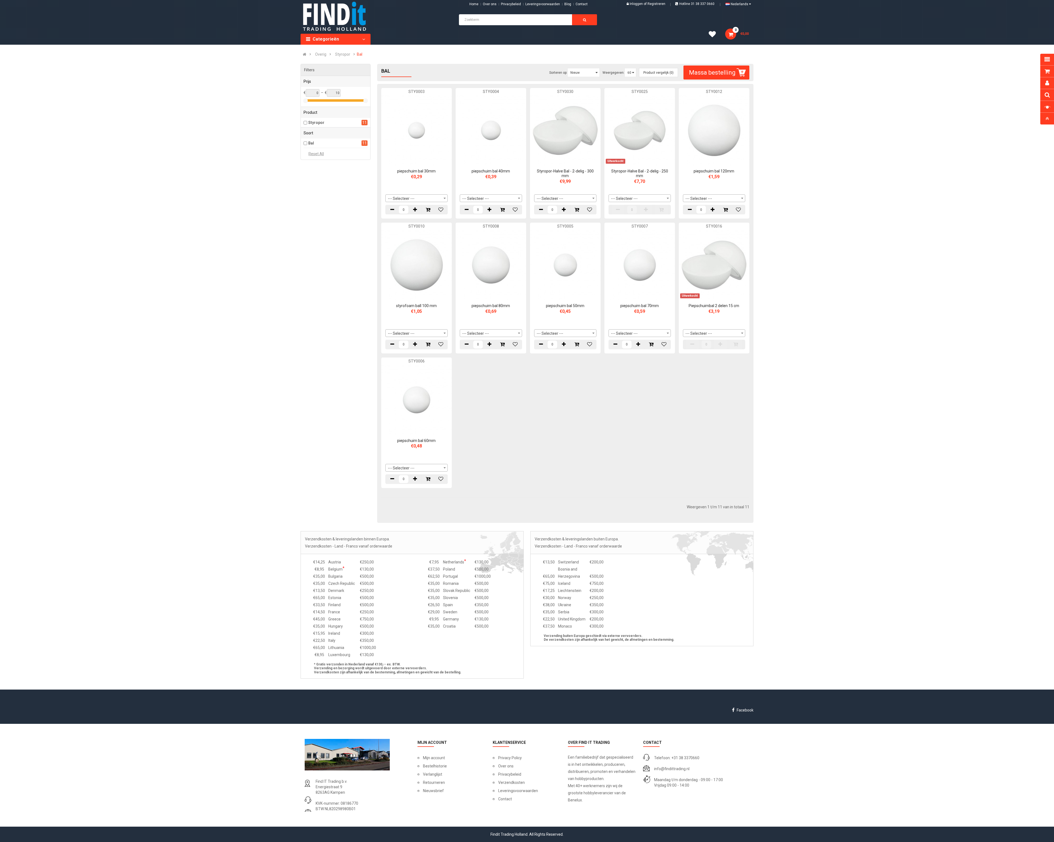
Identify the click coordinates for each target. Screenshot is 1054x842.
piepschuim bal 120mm (714, 171)
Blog (567, 4)
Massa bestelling (712, 72)
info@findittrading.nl (671, 769)
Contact (505, 799)
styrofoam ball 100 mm (416, 306)
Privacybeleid (511, 4)
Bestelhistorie (435, 766)
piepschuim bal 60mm (416, 440)
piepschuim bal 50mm (565, 306)
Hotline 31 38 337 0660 (696, 4)
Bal (359, 54)
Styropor (342, 54)
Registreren (656, 4)
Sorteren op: (558, 73)
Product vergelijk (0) (658, 73)
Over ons (490, 4)
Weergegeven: (613, 73)
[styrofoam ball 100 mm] (416, 264)
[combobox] (416, 198)
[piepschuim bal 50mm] (565, 264)
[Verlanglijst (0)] (714, 35)
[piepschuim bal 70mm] (639, 264)
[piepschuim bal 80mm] (491, 264)
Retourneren (434, 782)
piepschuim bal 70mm (639, 306)
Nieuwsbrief (433, 791)
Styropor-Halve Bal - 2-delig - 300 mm (565, 173)
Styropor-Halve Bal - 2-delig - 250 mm (639, 173)
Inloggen (637, 4)
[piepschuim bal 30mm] (416, 130)
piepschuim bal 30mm (416, 171)
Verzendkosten (511, 782)
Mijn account (434, 758)
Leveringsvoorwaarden (542, 4)
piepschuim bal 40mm (491, 171)
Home (473, 4)
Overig (320, 54)
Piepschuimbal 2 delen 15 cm (714, 306)
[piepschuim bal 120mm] (714, 130)
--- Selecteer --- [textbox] (401, 198)
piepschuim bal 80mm (491, 306)
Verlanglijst (432, 774)
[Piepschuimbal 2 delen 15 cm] (714, 264)
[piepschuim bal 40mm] (491, 130)
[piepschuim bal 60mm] (416, 399)
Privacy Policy (510, 758)
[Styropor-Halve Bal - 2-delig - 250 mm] (639, 130)
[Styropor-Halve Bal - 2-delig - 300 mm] (565, 130)
